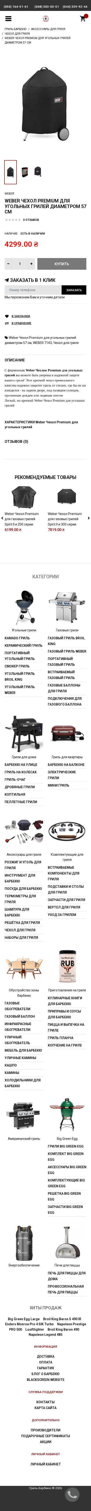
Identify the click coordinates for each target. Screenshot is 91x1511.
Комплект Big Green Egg (66, 1156)
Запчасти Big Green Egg (65, 1210)
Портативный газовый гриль (61, 661)
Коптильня (15, 794)
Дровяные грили (20, 787)
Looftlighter (34, 1329)
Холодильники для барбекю (23, 1083)
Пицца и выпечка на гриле (66, 1027)
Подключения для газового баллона (65, 701)
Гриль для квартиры (67, 757)
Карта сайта (45, 1408)
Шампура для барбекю (17, 912)
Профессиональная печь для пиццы (66, 1289)
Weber (9, 193)
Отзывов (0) (16, 441)
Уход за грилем (62, 915)
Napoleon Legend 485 (45, 1334)
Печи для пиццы (67, 1265)
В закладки (21, 316)
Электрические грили (62, 775)
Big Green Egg (67, 1139)
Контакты (45, 1402)
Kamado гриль (17, 638)
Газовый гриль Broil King (66, 641)
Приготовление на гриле (67, 990)
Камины (12, 1073)
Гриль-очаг (15, 779)
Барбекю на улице (21, 765)
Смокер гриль (17, 666)
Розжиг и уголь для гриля (23, 865)
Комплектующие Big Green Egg (66, 1183)
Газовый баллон (20, 1016)
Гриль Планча (60, 1038)
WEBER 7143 (42, 343)
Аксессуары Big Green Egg (67, 1170)
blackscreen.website (45, 1380)
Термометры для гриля (20, 899)
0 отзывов (31, 220)
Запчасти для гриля (66, 900)
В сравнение (21, 323)
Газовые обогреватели (17, 1006)
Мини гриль (58, 785)
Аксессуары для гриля (24, 854)
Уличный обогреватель (17, 1040)
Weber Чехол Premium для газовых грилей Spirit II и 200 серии (22, 519)
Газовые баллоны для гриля (64, 688)
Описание (15, 360)
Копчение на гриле (65, 1045)
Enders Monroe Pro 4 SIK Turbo (29, 1324)
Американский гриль (24, 1139)
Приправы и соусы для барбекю (64, 1014)
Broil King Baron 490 (63, 1329)
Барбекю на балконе (66, 765)
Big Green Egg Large (24, 1319)
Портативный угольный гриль (20, 656)
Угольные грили (24, 630)
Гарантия (45, 1368)
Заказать (74, 290)
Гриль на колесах (21, 772)
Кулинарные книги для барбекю (65, 1001)
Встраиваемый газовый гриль (61, 675)
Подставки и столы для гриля (66, 889)
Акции (45, 1442)
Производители (45, 1430)
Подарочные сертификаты (45, 1436)
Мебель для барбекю (23, 1050)
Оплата (45, 1362)
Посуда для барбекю (23, 889)
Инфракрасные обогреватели (18, 1027)
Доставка (45, 1356)
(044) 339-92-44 (75, 6)
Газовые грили (67, 630)
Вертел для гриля (64, 907)
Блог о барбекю (46, 1374)
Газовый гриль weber (67, 651)
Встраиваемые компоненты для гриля (63, 873)
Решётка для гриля (22, 923)
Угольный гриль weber (20, 690)
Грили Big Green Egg (66, 1146)
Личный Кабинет (45, 1464)
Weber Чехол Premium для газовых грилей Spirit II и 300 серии (65, 519)
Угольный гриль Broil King (20, 676)
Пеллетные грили (21, 802)
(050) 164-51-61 (16, 6)
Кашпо (11, 1065)
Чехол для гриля (66, 343)
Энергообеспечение (24, 1265)
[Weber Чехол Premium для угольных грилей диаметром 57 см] (45, 104)
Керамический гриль (23, 645)
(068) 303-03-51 (47, 6)
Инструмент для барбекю (20, 878)
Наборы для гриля (21, 937)
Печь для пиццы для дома (67, 1276)
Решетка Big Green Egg (64, 1196)
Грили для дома (24, 757)
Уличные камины (20, 1058)
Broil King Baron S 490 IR (62, 1319)
